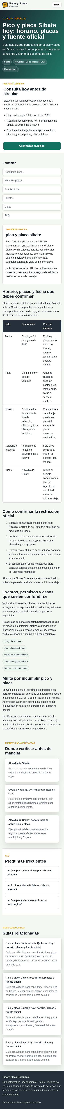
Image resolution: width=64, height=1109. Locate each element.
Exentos (9, 198)
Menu (56, 5)
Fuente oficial (12, 189)
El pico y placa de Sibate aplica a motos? (28, 887)
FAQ (7, 215)
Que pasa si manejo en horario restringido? (27, 902)
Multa (8, 206)
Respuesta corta (14, 172)
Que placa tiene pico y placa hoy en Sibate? (30, 872)
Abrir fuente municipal (32, 145)
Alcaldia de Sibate (12, 578)
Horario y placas (14, 180)
